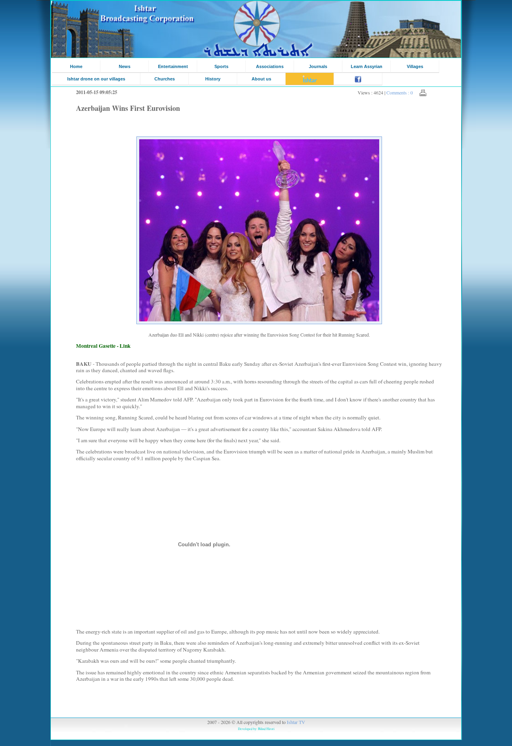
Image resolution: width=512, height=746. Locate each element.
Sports (221, 66)
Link (125, 346)
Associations (270, 66)
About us (261, 78)
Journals (318, 66)
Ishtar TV (296, 722)
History (212, 78)
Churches (164, 78)
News (124, 66)
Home (76, 66)
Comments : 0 (399, 92)
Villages (415, 66)
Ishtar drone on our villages (96, 78)
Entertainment (173, 66)
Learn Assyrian (366, 66)
